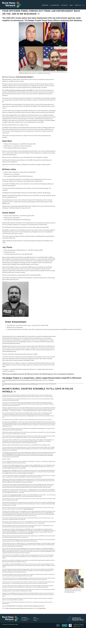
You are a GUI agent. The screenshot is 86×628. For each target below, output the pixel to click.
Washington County (11, 454)
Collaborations (54, 5)
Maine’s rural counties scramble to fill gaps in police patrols (18, 608)
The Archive (64, 5)
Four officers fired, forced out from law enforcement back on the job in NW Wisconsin (23, 380)
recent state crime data (16, 495)
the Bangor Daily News (28, 509)
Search (35, 620)
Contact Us (78, 5)
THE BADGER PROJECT (25, 77)
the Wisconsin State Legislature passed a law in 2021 (18, 90)
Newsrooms (45, 5)
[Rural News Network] (11, 4)
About (71, 5)
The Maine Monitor (42, 608)
